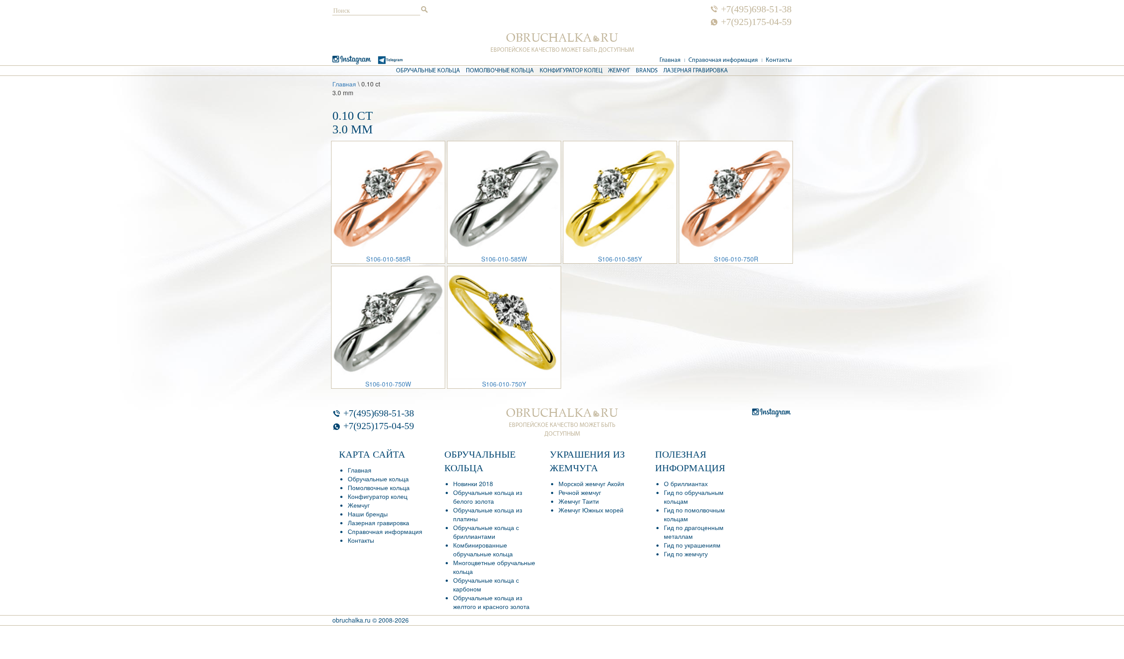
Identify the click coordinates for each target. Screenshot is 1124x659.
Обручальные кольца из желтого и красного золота (491, 602)
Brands (647, 71)
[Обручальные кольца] (562, 37)
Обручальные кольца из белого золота (487, 496)
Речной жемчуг (579, 492)
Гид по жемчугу (686, 553)
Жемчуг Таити (578, 501)
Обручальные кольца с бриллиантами (486, 532)
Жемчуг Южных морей (590, 509)
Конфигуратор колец (571, 71)
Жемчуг (619, 71)
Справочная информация (723, 60)
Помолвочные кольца (500, 71)
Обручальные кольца (428, 71)
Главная (670, 60)
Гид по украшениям (692, 545)
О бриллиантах (686, 483)
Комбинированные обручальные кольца (483, 549)
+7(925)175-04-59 (756, 22)
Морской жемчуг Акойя (591, 483)
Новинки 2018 (473, 483)
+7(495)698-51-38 (756, 9)
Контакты (779, 60)
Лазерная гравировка (695, 71)
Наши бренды (368, 513)
